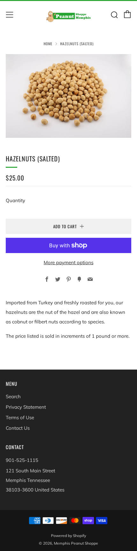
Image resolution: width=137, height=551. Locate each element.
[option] (68, 96)
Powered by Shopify (68, 535)
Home (48, 43)
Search (13, 396)
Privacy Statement (26, 407)
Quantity (15, 200)
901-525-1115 (22, 460)
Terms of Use (20, 417)
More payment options (68, 262)
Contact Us (18, 428)
